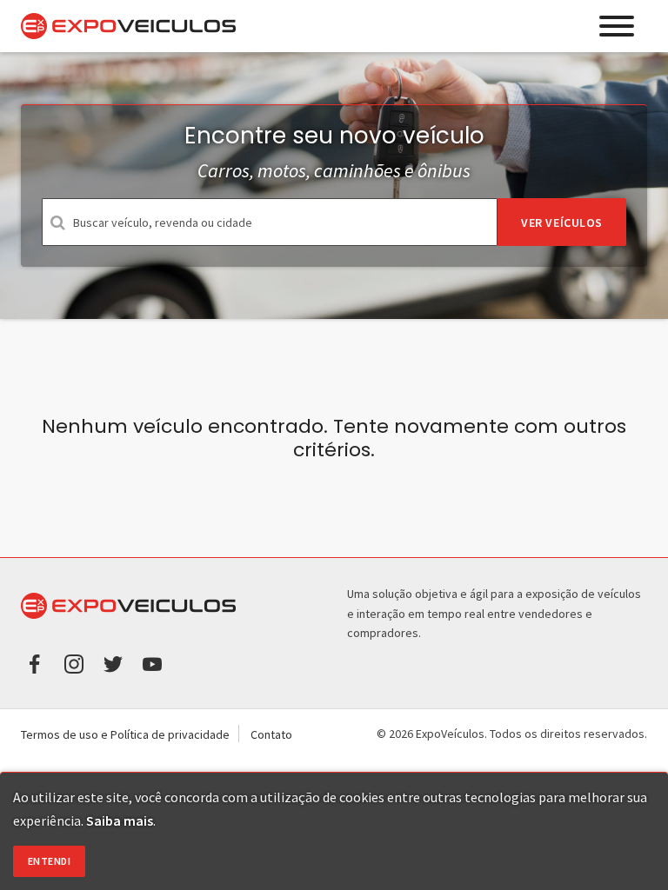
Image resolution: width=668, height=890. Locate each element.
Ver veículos (562, 222)
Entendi (49, 860)
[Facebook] (35, 662)
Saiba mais (119, 820)
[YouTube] (152, 662)
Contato (271, 734)
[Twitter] (113, 662)
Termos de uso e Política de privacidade (125, 734)
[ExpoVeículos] (128, 26)
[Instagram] (74, 662)
